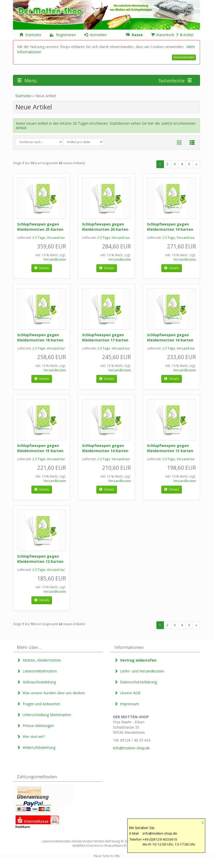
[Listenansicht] (192, 142)
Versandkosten (54, 259)
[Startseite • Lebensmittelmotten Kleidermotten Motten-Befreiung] (106, 14)
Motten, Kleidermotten (41, 660)
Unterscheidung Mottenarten (46, 714)
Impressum (128, 703)
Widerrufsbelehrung (38, 747)
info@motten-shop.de (131, 747)
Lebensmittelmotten (39, 671)
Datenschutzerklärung (137, 681)
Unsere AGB (129, 692)
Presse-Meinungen (37, 725)
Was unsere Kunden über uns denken (53, 692)
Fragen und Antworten (40, 703)
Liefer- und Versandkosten (141, 671)
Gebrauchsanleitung (38, 681)
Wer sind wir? (33, 736)
